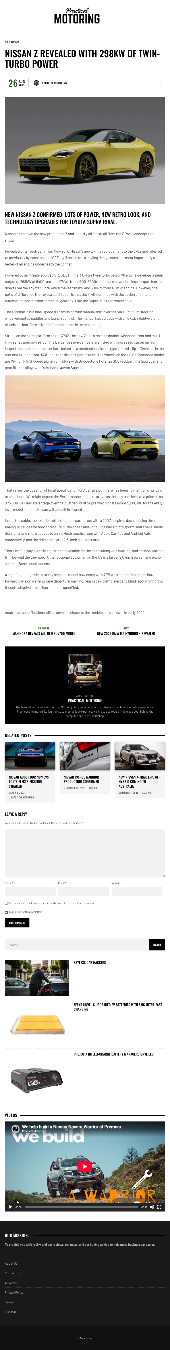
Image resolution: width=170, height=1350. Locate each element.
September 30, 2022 (74, 788)
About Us (11, 1263)
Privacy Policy (14, 1292)
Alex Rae (93, 788)
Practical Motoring (54, 83)
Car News (12, 42)
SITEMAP (11, 1312)
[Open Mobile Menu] (153, 15)
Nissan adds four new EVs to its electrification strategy (29, 781)
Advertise (11, 1283)
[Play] (10, 1207)
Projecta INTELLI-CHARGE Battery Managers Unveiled (114, 1054)
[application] (85, 1166)
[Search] (161, 15)
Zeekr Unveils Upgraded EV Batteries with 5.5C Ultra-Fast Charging (118, 1007)
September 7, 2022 (128, 792)
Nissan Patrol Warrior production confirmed (81, 779)
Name (9, 883)
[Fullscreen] (159, 1207)
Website (116, 883)
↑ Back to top (85, 1338)
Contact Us (12, 1273)
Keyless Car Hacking (90, 962)
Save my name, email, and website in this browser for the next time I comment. (51, 902)
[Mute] (152, 1207)
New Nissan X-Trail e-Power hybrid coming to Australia (139, 781)
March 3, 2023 (17, 792)
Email (62, 883)
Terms (9, 1302)
